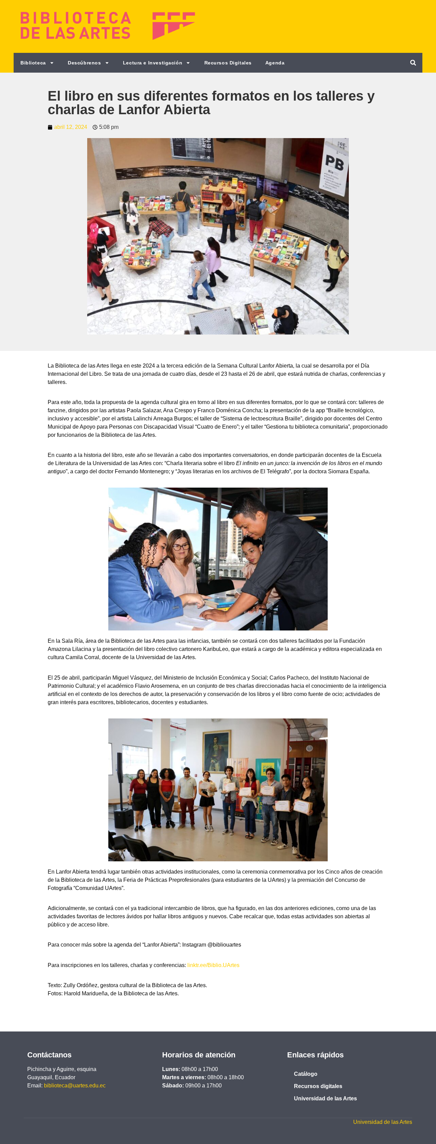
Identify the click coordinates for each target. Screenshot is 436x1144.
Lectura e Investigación (152, 62)
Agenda (274, 62)
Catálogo (305, 1074)
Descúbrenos (84, 62)
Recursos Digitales (228, 62)
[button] (413, 63)
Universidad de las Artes (325, 1098)
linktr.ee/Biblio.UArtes (213, 965)
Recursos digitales (318, 1086)
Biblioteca (33, 62)
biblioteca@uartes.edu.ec (75, 1085)
